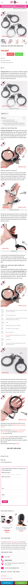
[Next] (25, 24)
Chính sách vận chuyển (6, 578)
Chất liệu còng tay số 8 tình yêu (11, 121)
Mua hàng (10, 54)
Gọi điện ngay (7, 583)
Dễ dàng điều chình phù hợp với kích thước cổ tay (15, 124)
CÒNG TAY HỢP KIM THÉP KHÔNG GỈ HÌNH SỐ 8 (13, 123)
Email (3, 494)
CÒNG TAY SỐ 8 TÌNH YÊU (8, 120)
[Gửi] (25, 6)
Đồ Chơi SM (9, 8)
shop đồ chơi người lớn (13, 542)
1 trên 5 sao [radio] (2, 474)
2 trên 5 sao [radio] (4, 474)
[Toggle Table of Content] (23, 118)
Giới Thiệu (3, 576)
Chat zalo (21, 583)
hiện (7, 113)
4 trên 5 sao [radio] (12, 474)
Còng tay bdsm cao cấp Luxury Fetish (7, 528)
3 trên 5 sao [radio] (8, 474)
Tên (3, 488)
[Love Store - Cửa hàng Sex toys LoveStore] (14, 2)
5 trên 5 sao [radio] (18, 474)
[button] (2, 2)
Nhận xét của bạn (6, 476)
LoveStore (3, 8)
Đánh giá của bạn (6, 472)
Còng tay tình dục (9, 62)
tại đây (17, 443)
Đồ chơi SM (8, 335)
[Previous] (3, 24)
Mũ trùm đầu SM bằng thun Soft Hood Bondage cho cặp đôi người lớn (21, 528)
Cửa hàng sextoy (5, 436)
